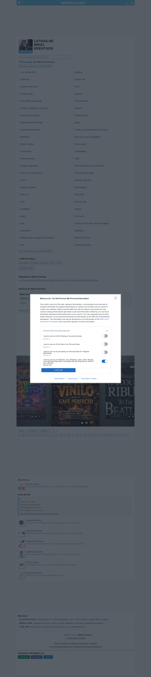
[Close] (116, 298)
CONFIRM (58, 370)
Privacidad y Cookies (89, 378)
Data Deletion (59, 378)
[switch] (105, 336)
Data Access (72, 378)
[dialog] (75, 338)
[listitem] (75, 331)
